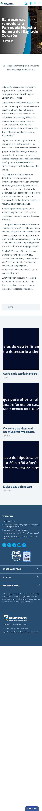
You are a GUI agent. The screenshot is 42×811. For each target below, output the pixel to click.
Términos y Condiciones (11, 628)
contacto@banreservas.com (16, 530)
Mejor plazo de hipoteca (17, 486)
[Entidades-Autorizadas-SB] (16, 556)
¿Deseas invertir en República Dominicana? (21, 533)
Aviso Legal (24, 628)
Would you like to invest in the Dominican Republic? (21, 537)
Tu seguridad (7, 624)
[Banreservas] (7, 3)
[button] (35, 3)
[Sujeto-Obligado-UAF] (27, 556)
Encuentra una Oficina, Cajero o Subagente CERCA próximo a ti (21, 525)
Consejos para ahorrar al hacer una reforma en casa (19, 430)
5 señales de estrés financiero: (20, 373)
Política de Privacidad (20, 624)
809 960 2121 (9, 521)
